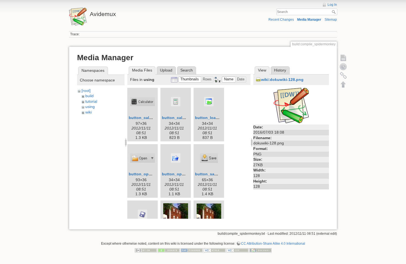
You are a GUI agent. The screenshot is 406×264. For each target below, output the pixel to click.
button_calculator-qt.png (185, 117)
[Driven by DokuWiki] (260, 250)
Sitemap (331, 20)
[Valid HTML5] (215, 250)
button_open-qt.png (181, 174)
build (89, 96)
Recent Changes (281, 20)
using (90, 106)
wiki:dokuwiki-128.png (282, 79)
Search (334, 12)
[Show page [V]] (343, 57)
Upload (166, 70)
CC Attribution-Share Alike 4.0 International (273, 243)
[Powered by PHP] (192, 250)
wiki (88, 112)
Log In (332, 5)
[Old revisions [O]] (343, 66)
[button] (189, 79)
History (280, 70)
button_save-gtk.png (215, 174)
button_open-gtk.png (149, 174)
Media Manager (309, 20)
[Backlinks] (343, 75)
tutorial (91, 101)
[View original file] (291, 105)
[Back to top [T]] (343, 84)
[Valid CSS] (237, 250)
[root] (86, 90)
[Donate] (169, 250)
